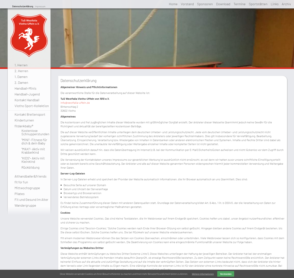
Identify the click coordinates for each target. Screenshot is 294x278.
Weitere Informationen (203, 273)
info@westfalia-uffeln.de (75, 102)
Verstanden (226, 273)
